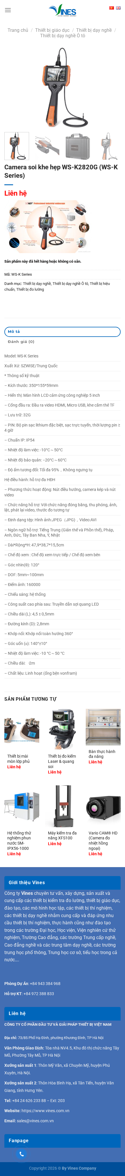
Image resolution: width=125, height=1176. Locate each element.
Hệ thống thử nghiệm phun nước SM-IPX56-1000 (19, 841)
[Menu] (7, 10)
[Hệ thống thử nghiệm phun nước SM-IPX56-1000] (21, 806)
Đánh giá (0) (21, 342)
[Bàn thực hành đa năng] (103, 727)
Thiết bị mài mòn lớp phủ (18, 759)
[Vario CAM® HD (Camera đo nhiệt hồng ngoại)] (103, 806)
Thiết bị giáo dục (52, 30)
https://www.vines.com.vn (45, 1110)
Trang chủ (18, 30)
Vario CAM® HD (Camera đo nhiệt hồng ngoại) (103, 841)
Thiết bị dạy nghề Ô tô (62, 35)
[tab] (62, 332)
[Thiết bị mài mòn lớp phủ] (21, 729)
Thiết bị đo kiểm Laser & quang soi (62, 761)
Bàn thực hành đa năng (102, 754)
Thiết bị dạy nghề (94, 30)
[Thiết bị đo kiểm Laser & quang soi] (62, 729)
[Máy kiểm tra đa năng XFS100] (62, 806)
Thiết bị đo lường (30, 289)
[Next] (111, 87)
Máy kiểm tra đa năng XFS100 (62, 836)
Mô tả (14, 331)
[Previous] (14, 87)
